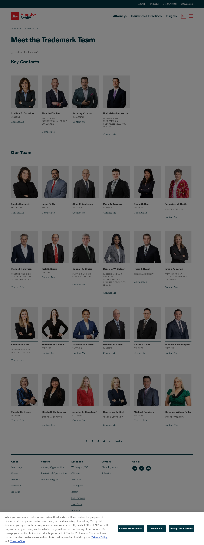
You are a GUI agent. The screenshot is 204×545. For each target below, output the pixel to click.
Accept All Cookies (181, 528)
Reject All (156, 528)
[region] (102, 528)
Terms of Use (17, 541)
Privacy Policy (99, 537)
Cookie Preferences (130, 528)
